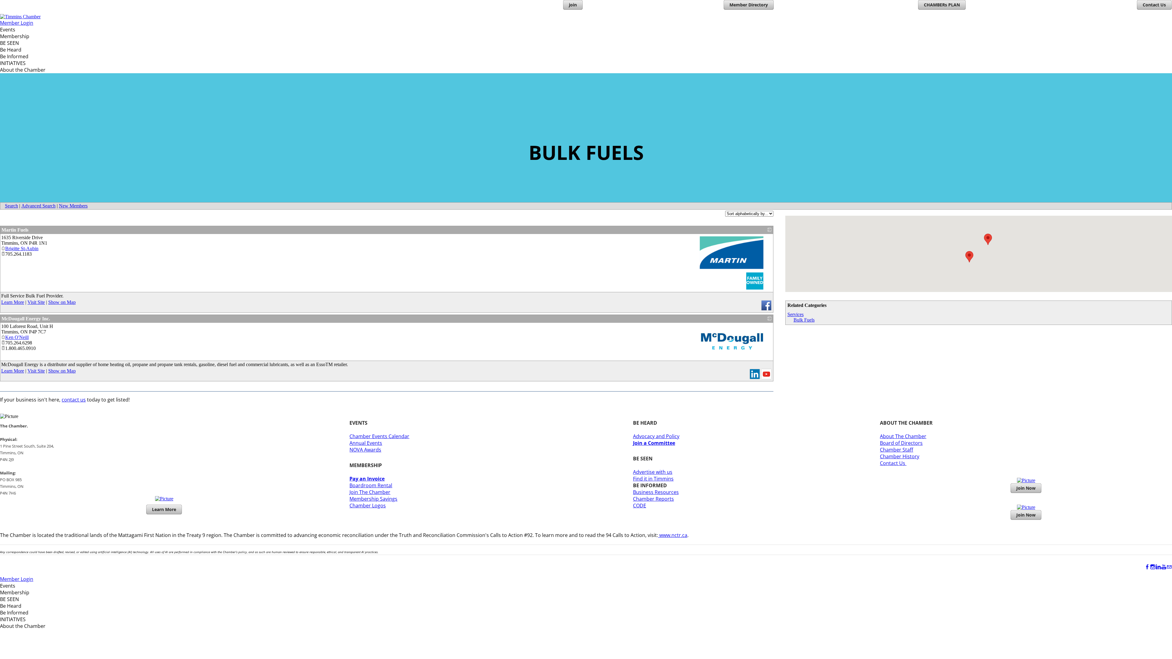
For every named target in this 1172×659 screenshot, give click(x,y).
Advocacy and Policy (656, 436)
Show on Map (62, 302)
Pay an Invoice (367, 478)
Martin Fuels (15, 229)
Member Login (16, 23)
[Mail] (1169, 567)
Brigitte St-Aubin (21, 248)
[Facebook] (1147, 567)
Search (11, 205)
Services (795, 314)
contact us (74, 399)
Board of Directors (901, 443)
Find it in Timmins (653, 478)
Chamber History (899, 456)
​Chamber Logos (367, 505)
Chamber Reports (653, 498)
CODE (639, 505)
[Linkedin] (1158, 567)
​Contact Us (893, 463)
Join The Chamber (369, 492)
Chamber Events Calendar (379, 436)
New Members (73, 205)
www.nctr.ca (672, 535)
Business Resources (656, 492)
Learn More (12, 302)
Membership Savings (373, 498)
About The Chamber (903, 436)
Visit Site (36, 302)
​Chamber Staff (896, 449)
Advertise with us (652, 472)
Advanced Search (38, 205)
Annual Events (365, 443)
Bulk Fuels (804, 319)
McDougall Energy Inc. (26, 318)
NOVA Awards (365, 449)
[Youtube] (1163, 567)
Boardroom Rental (370, 485)
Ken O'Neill (17, 337)
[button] (969, 256)
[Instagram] (1152, 567)
